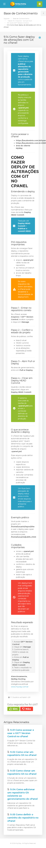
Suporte (6, 18)
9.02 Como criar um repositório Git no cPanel (21, 754)
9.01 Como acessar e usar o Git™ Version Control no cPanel (20, 733)
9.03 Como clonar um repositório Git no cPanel (21, 772)
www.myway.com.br (19, 687)
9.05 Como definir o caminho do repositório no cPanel (22, 817)
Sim (15, 708)
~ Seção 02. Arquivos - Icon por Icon (19, 21)
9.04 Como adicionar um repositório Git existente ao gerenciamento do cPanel (22, 794)
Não (28, 708)
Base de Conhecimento (21, 18)
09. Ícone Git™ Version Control (18, 23)
